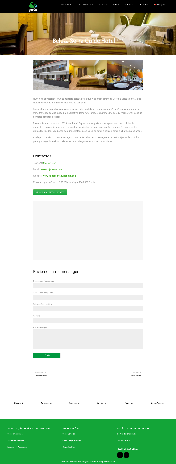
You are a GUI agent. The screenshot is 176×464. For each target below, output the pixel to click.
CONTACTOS (143, 5)
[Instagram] (126, 455)
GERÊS (115, 5)
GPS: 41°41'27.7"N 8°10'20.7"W (51, 192)
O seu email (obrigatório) (43, 293)
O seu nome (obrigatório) (44, 281)
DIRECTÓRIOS (65, 5)
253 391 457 (49, 163)
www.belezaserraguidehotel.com (60, 175)
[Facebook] (120, 455)
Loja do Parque (135, 376)
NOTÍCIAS (103, 5)
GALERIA (129, 5)
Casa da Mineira (41, 376)
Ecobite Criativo (109, 461)
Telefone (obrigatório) (42, 304)
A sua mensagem (40, 327)
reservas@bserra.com (51, 169)
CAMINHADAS (85, 5)
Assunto (36, 316)
